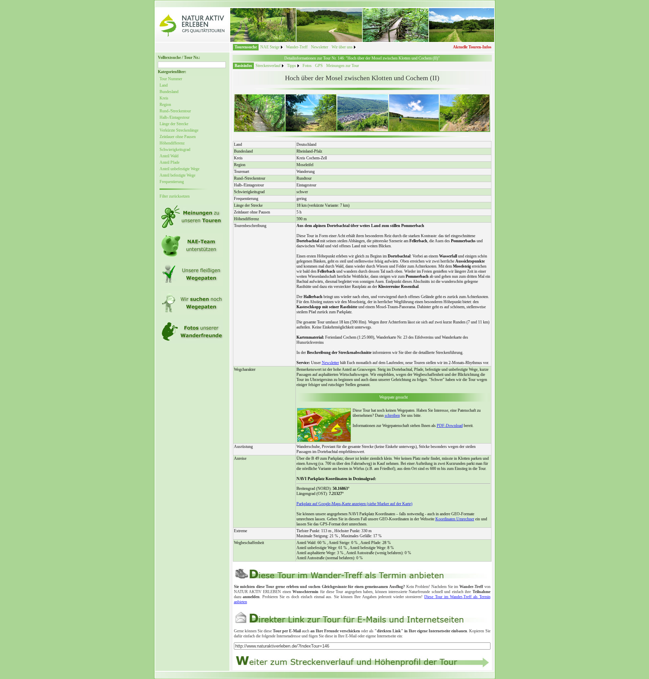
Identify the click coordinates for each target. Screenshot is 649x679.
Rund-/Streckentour (175, 111)
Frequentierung (172, 181)
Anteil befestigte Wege (177, 175)
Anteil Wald (169, 156)
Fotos (307, 65)
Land (164, 85)
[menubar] (295, 47)
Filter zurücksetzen (175, 196)
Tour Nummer (171, 78)
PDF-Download (450, 425)
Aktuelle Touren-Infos (472, 47)
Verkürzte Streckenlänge (179, 130)
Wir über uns (342, 47)
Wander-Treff (297, 47)
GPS (319, 65)
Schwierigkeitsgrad (175, 149)
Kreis (164, 98)
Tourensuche (246, 47)
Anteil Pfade (169, 162)
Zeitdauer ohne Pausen (178, 136)
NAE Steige (270, 47)
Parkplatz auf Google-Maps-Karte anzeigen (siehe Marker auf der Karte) (354, 503)
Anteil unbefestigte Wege (179, 168)
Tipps (291, 65)
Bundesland (169, 91)
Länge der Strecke (174, 123)
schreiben (392, 415)
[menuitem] (246, 47)
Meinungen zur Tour (342, 65)
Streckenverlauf (268, 65)
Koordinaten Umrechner (454, 519)
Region (165, 104)
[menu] (184, 138)
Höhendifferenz (172, 143)
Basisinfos (243, 65)
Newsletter (319, 47)
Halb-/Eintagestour (175, 117)
